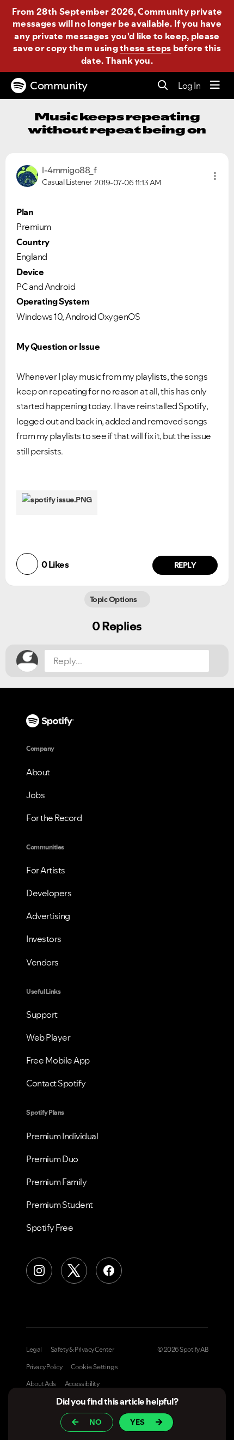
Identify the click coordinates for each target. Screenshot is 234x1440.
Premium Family (56, 1182)
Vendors (42, 962)
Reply (185, 565)
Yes (137, 1422)
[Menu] (215, 85)
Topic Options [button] (114, 599)
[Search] (163, 86)
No (95, 1422)
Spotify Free (49, 1228)
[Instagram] (39, 1270)
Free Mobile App (58, 1060)
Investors (43, 939)
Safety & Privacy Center (82, 1349)
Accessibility (82, 1384)
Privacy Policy (44, 1367)
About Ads (41, 1384)
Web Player (48, 1037)
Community (59, 85)
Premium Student (59, 1205)
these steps (145, 48)
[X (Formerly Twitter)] (74, 1270)
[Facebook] (109, 1270)
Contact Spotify (56, 1083)
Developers (48, 893)
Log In (189, 86)
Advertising (48, 916)
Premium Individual (62, 1136)
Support (42, 1014)
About (38, 772)
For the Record (54, 818)
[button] (215, 176)
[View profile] (27, 175)
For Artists (45, 870)
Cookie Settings (94, 1367)
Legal (34, 1349)
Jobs (35, 795)
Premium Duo (52, 1159)
